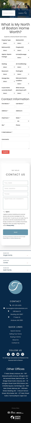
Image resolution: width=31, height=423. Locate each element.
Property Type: (6, 40)
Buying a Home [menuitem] (15, 337)
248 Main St (17, 312)
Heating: (4, 64)
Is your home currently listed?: (7, 89)
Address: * (5, 111)
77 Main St (17, 318)
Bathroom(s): (6, 47)
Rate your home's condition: (21, 79)
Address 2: (19, 111)
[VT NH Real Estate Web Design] (15, 418)
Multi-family (7, 270)
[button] (22, 13)
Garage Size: (5, 78)
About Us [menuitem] (15, 340)
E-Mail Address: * (7, 132)
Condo (5, 263)
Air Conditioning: (21, 64)
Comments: (5, 139)
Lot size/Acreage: (21, 54)
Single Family (7, 255)
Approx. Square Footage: (6, 55)
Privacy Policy (10, 225)
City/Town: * (5, 118)
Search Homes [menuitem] (15, 331)
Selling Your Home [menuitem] (15, 334)
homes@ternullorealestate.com (17, 308)
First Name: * (6, 103)
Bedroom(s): (20, 40)
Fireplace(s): (20, 47)
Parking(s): (19, 71)
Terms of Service (14, 238)
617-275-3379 (20, 4)
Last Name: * (20, 103)
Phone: (18, 125)
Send (15, 232)
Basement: (5, 71)
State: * (18, 118)
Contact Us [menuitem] (15, 343)
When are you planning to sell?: (21, 89)
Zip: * (3, 125)
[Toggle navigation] (28, 4)
